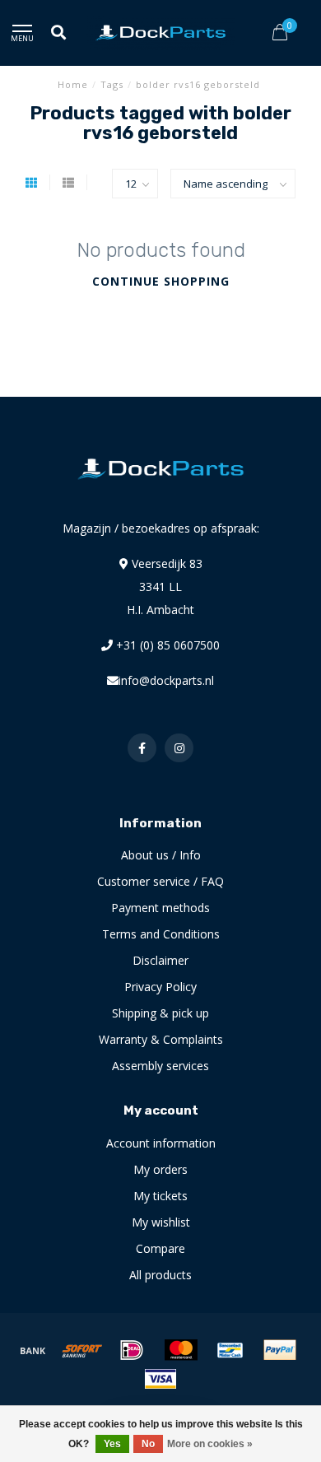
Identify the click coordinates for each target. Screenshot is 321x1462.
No (148, 1444)
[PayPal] (279, 1350)
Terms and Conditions (161, 934)
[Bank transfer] (33, 1350)
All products (160, 1275)
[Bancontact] (230, 1350)
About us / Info (161, 855)
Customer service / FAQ (160, 881)
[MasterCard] (181, 1350)
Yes (112, 1444)
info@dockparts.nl (166, 680)
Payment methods (160, 907)
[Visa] (160, 1379)
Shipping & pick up (160, 1013)
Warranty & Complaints (161, 1039)
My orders (160, 1169)
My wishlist (161, 1222)
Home (73, 84)
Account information (161, 1143)
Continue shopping (161, 281)
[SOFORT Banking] (82, 1350)
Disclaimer (160, 960)
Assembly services (160, 1065)
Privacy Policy (160, 986)
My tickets (160, 1196)
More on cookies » (210, 1444)
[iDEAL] (131, 1350)
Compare (160, 1248)
